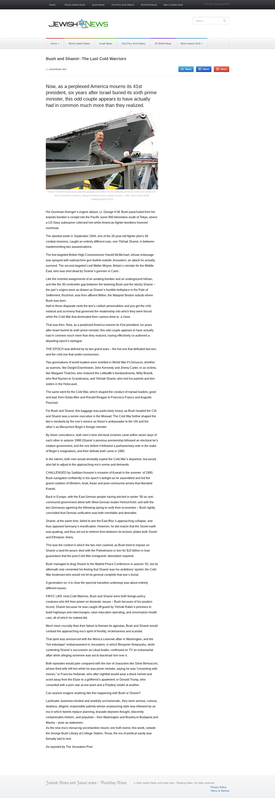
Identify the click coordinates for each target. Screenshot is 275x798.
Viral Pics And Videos (122, 4)
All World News (149, 4)
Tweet (188, 69)
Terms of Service (220, 790)
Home (51, 6)
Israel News (98, 4)
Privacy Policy (218, 787)
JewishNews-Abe (58, 69)
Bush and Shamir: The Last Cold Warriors (86, 58)
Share (206, 69)
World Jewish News (75, 4)
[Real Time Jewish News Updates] (78, 23)
